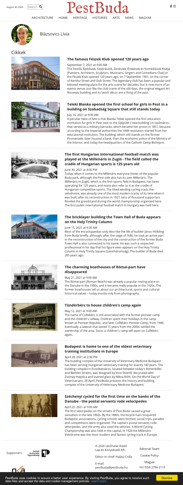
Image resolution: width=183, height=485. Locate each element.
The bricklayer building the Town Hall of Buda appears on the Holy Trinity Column (113, 219)
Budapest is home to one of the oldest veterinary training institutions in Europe (108, 349)
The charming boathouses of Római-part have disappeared (105, 269)
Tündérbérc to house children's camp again (103, 305)
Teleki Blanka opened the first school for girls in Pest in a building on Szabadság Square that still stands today (117, 106)
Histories (99, 18)
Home (63, 18)
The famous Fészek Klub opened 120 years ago (108, 59)
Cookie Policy (149, 455)
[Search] (40, 6)
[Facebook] (171, 6)
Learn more (98, 481)
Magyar (145, 18)
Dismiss (167, 478)
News (129, 18)
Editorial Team (149, 449)
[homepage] (91, 7)
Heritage (80, 18)
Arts (116, 18)
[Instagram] (174, 6)
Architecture (42, 18)
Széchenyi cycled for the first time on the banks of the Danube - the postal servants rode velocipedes (112, 399)
